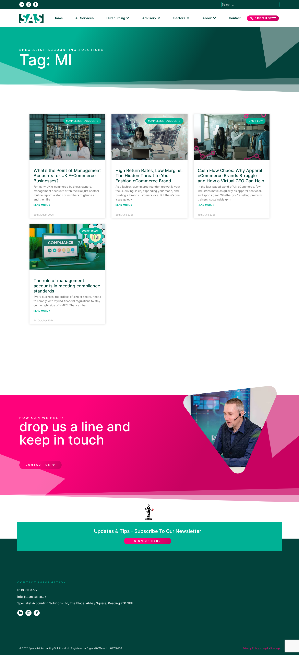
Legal (265, 648)
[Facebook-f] (35, 4)
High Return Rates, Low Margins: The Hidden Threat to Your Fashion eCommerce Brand (149, 175)
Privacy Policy (251, 648)
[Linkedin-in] (21, 4)
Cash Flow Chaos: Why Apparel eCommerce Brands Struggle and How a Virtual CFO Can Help (231, 175)
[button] (118, 18)
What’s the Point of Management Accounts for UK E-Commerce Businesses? (67, 175)
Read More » (42, 204)
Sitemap (275, 648)
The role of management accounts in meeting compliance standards (67, 285)
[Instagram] (28, 4)
